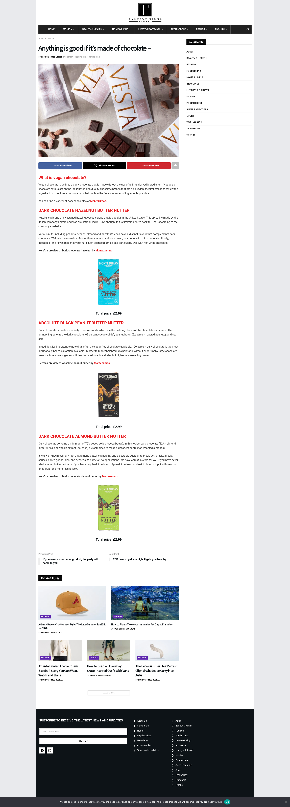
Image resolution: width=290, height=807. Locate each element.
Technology (178, 29)
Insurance (192, 83)
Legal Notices (144, 735)
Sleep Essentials (197, 109)
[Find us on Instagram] (240, 29)
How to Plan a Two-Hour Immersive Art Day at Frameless (142, 624)
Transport (193, 128)
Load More (109, 693)
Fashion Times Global (51, 57)
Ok (227, 801)
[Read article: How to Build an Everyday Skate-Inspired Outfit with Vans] (108, 650)
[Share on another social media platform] (175, 165)
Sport (190, 115)
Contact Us (143, 725)
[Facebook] (42, 750)
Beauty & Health (92, 29)
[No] (285, 802)
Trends (200, 29)
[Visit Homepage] (145, 12)
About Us (142, 720)
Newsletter (142, 740)
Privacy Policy (144, 745)
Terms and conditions (148, 750)
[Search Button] (248, 29)
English (220, 29)
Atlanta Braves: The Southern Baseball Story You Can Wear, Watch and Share (58, 670)
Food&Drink (193, 71)
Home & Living (120, 29)
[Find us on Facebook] (234, 29)
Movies (190, 96)
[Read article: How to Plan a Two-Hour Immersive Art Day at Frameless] (145, 603)
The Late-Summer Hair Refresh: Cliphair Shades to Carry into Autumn (156, 670)
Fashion (67, 29)
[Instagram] (50, 750)
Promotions (194, 103)
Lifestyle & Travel (149, 29)
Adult (190, 51)
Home (51, 29)
